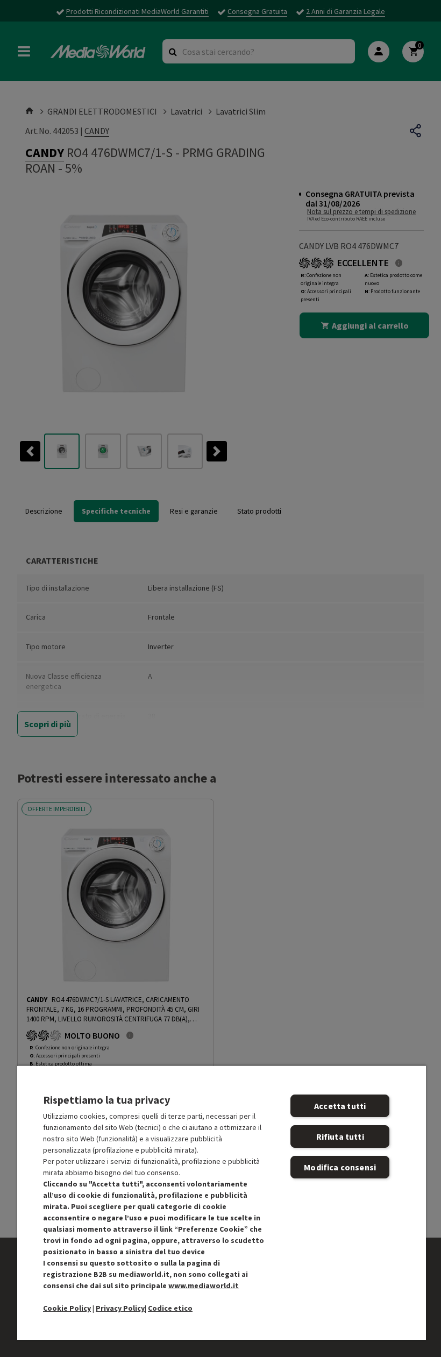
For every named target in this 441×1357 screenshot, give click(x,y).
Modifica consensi (340, 1167)
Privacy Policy (120, 1308)
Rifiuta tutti (340, 1136)
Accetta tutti (340, 1105)
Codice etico (170, 1308)
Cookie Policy (67, 1308)
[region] (221, 1202)
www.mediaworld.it (203, 1285)
